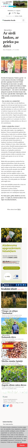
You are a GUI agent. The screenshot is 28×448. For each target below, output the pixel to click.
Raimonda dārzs (8, 337)
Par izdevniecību (8, 424)
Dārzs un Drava (8, 30)
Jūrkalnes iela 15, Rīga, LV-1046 (15, 402)
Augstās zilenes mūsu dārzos (13, 385)
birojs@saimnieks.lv (12, 399)
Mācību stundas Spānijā (12, 361)
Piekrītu (22, 445)
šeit (21, 442)
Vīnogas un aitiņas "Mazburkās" (9, 312)
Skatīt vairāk (20, 289)
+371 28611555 (12, 401)
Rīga (18, 13)
